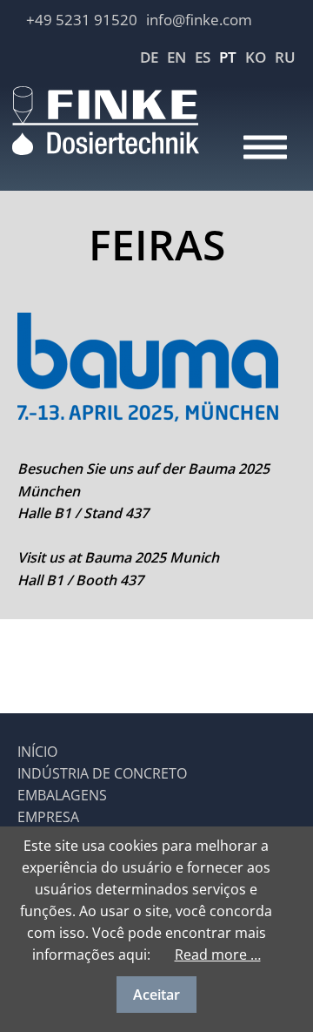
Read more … (218, 954)
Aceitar (156, 994)
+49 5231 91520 (81, 20)
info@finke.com (199, 20)
